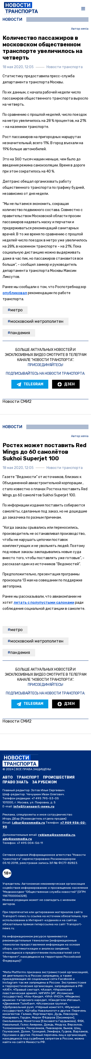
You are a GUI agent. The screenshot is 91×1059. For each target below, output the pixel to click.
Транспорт (27, 777)
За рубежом (44, 782)
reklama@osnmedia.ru (56, 835)
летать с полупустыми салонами (44, 602)
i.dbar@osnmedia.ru (28, 822)
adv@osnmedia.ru (17, 839)
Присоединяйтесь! (45, 365)
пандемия (20, 332)
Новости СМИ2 (17, 401)
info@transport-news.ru (33, 806)
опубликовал (15, 293)
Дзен (69, 384)
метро (16, 310)
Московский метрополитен (36, 321)
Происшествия (59, 777)
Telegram (33, 384)
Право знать (15, 782)
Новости (12, 19)
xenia (84, 28)
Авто (8, 777)
